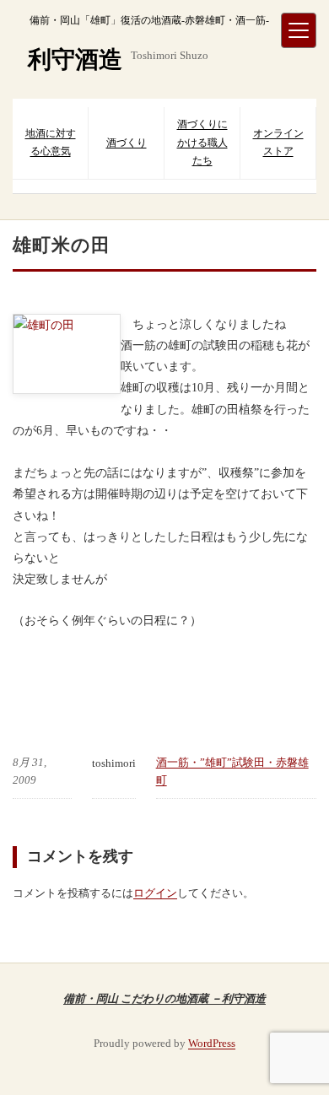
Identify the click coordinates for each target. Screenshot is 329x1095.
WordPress (211, 1043)
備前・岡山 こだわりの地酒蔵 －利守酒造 (164, 998)
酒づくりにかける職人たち (202, 142)
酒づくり (126, 142)
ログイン (155, 893)
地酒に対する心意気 (50, 142)
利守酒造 (75, 59)
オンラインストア (278, 142)
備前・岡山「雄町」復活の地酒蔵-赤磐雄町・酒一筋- (149, 20)
